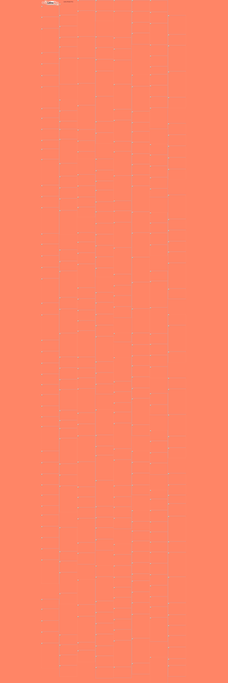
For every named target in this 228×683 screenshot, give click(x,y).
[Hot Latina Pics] (50, 3)
